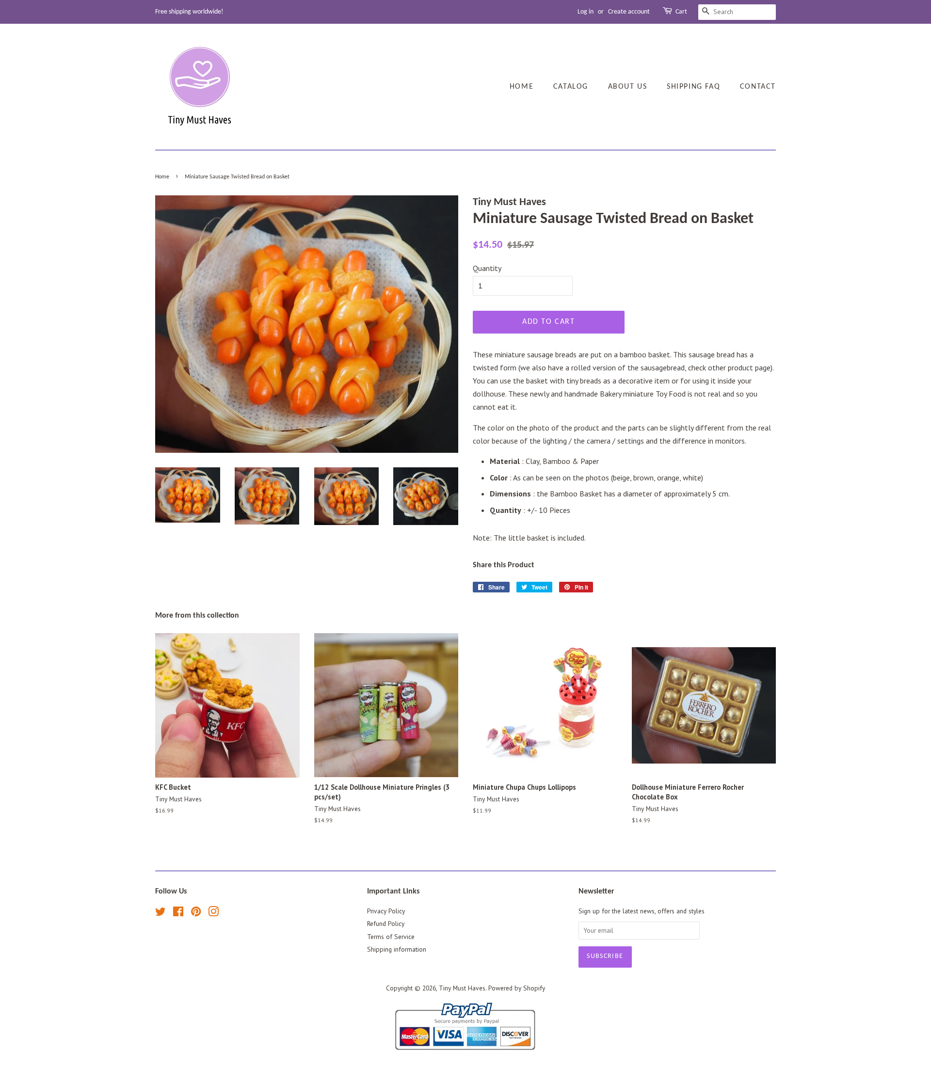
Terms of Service (391, 936)
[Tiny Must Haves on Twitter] (160, 913)
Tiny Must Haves (462, 988)
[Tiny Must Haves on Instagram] (213, 913)
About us (627, 87)
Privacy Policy (386, 911)
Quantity (487, 268)
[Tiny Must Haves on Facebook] (178, 913)
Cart (681, 12)
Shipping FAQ (693, 87)
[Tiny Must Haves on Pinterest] (196, 913)
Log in (586, 12)
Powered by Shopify (516, 988)
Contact (758, 87)
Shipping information (396, 949)
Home (521, 87)
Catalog (570, 87)
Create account (629, 12)
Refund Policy (385, 923)
